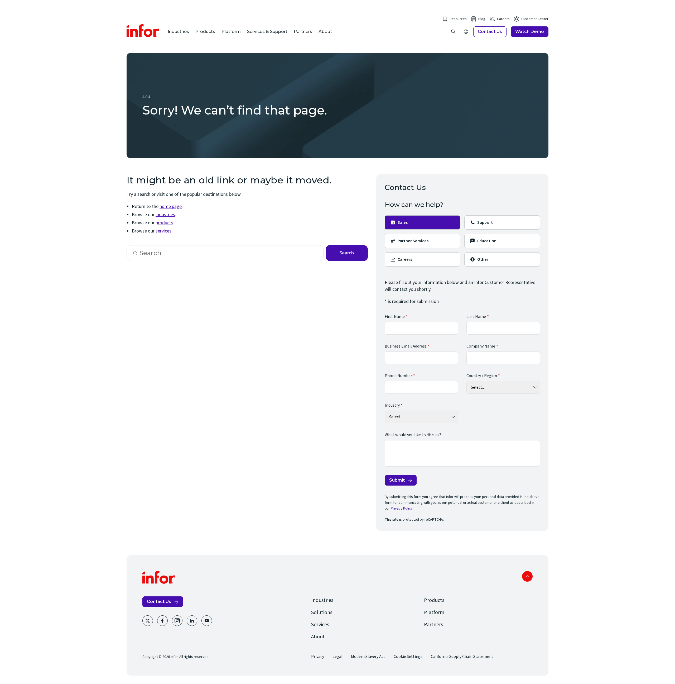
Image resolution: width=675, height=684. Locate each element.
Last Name (476, 317)
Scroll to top (527, 576)
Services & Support (267, 31)
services (163, 231)
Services (320, 624)
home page (171, 206)
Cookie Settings (408, 656)
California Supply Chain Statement (462, 656)
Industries (178, 31)
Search (346, 252)
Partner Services (413, 241)
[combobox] (225, 253)
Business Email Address (406, 346)
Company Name (480, 346)
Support (485, 222)
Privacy (317, 656)
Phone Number (398, 376)
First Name (395, 317)
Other (482, 259)
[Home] (143, 30)
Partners (303, 31)
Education (486, 241)
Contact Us (490, 31)
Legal (337, 656)
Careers (503, 19)
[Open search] (453, 31)
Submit (397, 480)
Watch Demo (529, 31)
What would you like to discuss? (413, 435)
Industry (392, 405)
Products (205, 31)
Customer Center (534, 19)
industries (165, 214)
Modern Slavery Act (368, 656)
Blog (481, 19)
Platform (231, 31)
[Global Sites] (466, 31)
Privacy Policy (402, 508)
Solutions (321, 612)
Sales (403, 222)
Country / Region (481, 376)
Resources (458, 19)
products (164, 223)
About (325, 31)
